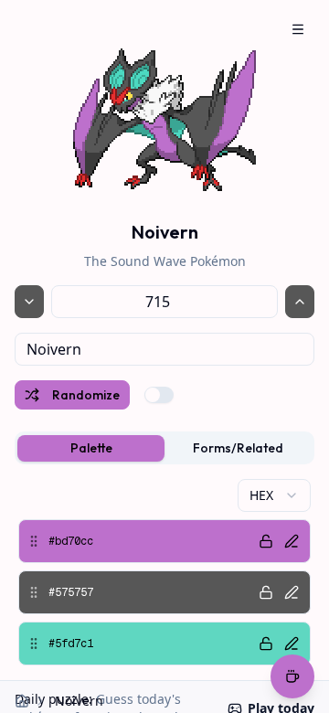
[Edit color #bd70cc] (291, 541)
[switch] (159, 395)
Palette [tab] (91, 448)
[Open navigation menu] (297, 29)
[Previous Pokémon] (29, 301)
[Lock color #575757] (266, 592)
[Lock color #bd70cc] (266, 541)
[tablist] (164, 447)
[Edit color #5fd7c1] (291, 643)
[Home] (22, 701)
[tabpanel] (164, 572)
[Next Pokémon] (299, 301)
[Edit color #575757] (291, 592)
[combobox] (164, 349)
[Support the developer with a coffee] (292, 678)
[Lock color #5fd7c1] (266, 643)
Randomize (86, 395)
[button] (164, 541)
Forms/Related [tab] (238, 448)
